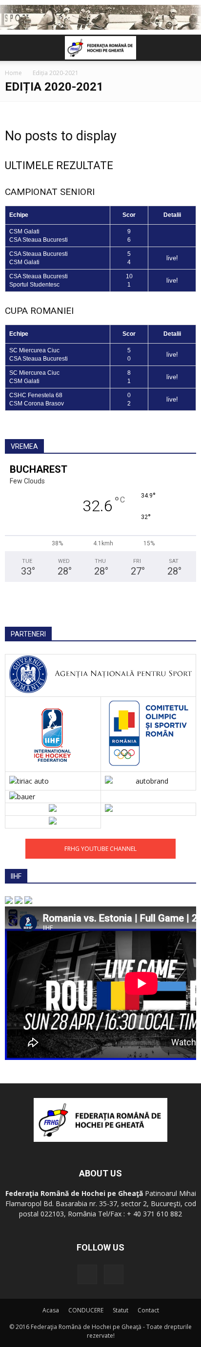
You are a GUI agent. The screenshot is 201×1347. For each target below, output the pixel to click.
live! (172, 258)
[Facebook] (87, 1274)
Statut (120, 1310)
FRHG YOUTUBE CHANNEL (100, 849)
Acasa (50, 1310)
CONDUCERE (85, 1310)
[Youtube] (113, 1274)
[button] (187, 48)
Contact (148, 1310)
